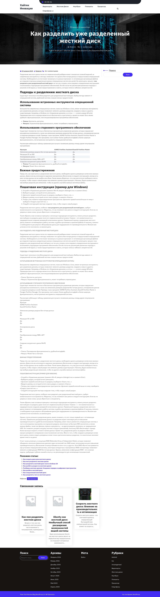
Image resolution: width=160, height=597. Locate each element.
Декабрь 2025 (56, 565)
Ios (113, 561)
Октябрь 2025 (55, 572)
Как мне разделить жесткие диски (36, 461)
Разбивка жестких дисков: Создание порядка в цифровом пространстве (49, 468)
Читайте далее (32, 501)
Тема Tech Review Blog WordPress (31, 594)
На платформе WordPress (131, 594)
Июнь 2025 (54, 579)
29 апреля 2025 (27, 71)
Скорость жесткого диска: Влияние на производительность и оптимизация (87, 507)
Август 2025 (55, 576)
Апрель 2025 (55, 587)
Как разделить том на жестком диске (37, 475)
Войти (83, 557)
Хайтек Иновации (26, 6)
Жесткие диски (63, 6)
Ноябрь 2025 (55, 568)
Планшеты (89, 6)
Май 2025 (54, 583)
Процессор (102, 6)
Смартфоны (47, 11)
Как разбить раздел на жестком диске (37, 466)
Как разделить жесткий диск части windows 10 (40, 464)
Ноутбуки (76, 6)
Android (114, 557)
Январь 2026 (55, 561)
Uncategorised (116, 565)
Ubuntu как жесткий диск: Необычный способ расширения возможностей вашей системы (59, 523)
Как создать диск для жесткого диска (37, 459)
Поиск (112, 70)
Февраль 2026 (56, 557)
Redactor (39, 71)
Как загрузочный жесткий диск (34, 472)
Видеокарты (47, 6)
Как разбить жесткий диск (32, 470)
